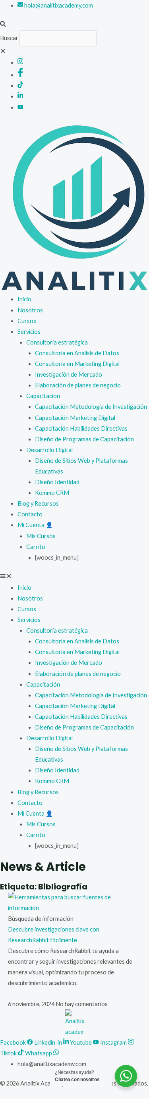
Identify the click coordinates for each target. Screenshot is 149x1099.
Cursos (26, 321)
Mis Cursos (41, 536)
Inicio (24, 299)
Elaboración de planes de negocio (78, 385)
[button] (74, 24)
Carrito (35, 546)
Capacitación (43, 396)
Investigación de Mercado (68, 374)
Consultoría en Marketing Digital (77, 363)
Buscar (9, 38)
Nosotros (30, 310)
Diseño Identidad (57, 482)
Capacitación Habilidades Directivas (81, 428)
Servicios (29, 331)
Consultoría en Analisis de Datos (77, 353)
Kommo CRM (52, 492)
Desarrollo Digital (49, 450)
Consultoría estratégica (57, 342)
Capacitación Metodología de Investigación (91, 406)
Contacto (30, 514)
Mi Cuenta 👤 (35, 525)
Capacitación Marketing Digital (75, 417)
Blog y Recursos (38, 503)
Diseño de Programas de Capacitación (84, 439)
